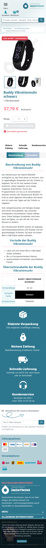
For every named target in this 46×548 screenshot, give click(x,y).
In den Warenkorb (19, 126)
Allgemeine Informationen (17, 517)
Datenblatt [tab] (32, 155)
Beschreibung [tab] (15, 155)
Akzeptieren (21, 541)
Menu (5, 511)
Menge (7, 119)
